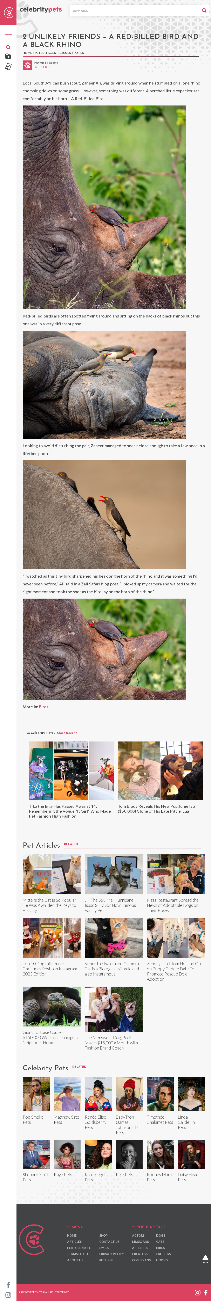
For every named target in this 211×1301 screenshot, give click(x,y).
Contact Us (109, 1241)
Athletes (140, 1248)
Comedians (141, 1260)
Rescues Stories (71, 52)
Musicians (140, 1241)
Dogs (160, 1235)
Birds (43, 706)
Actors (138, 1235)
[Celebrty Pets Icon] (8, 12)
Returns (106, 1260)
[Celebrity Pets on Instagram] (8, 1294)
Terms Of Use (78, 1254)
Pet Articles (45, 52)
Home (27, 52)
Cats (160, 1241)
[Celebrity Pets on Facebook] (8, 1284)
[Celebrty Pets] (41, 8)
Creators (140, 1254)
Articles (74, 1241)
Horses (162, 1260)
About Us (75, 1260)
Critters (163, 1254)
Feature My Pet (80, 1248)
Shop (103, 1235)
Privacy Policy (111, 1254)
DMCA (104, 1248)
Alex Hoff (43, 67)
